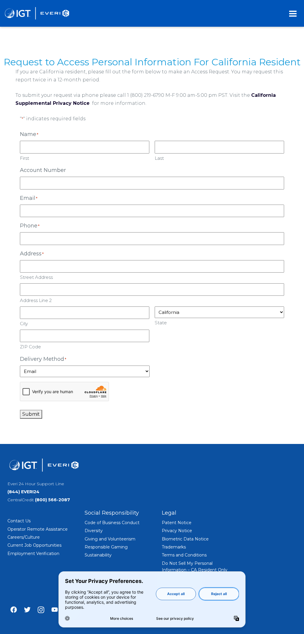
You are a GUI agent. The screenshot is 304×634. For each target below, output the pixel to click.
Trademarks (174, 547)
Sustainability (98, 555)
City (24, 323)
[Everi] (37, 13)
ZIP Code (30, 347)
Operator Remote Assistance (37, 529)
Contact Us (19, 521)
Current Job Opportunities (34, 545)
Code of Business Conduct (112, 522)
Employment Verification (33, 553)
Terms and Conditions (184, 555)
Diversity (94, 530)
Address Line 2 (36, 300)
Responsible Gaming (106, 547)
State (161, 322)
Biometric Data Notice (185, 539)
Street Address (36, 277)
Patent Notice (176, 522)
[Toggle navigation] (293, 13)
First (24, 158)
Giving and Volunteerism (110, 539)
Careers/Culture (23, 537)
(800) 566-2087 (52, 499)
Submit (31, 414)
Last (159, 158)
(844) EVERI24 (23, 491)
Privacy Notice (177, 530)
